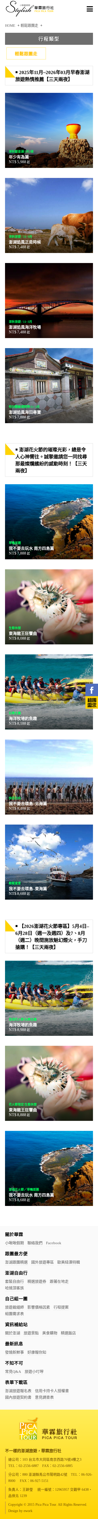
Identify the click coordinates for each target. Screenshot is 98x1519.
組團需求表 (14, 1314)
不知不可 (14, 1363)
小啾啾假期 (14, 1243)
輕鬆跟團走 (26, 53)
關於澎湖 (12, 1333)
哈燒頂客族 (14, 1288)
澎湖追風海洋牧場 (49, 300)
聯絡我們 (34, 1243)
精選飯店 (68, 1333)
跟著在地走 (59, 1281)
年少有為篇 (49, 130)
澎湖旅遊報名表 (18, 1391)
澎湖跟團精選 (16, 1262)
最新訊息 (14, 1343)
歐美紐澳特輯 (68, 1262)
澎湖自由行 (16, 1273)
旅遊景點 (31, 1333)
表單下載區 (16, 1382)
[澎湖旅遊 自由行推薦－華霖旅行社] (30, 16)
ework (28, 1511)
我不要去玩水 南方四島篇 (49, 521)
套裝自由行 (14, 1281)
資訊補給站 (16, 1324)
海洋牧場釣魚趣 (49, 691)
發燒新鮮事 (14, 1352)
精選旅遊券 (36, 1281)
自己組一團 (16, 1298)
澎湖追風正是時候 (49, 215)
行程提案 (61, 1307)
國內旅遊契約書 (18, 1397)
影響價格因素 (38, 1307)
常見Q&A (13, 1371)
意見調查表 (44, 1397)
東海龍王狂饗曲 (49, 606)
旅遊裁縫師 (14, 1307)
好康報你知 (36, 1352)
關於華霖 (14, 1234)
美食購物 (49, 1333)
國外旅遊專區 (42, 1262)
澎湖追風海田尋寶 (49, 385)
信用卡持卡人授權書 (52, 1391)
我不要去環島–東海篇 (49, 862)
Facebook (53, 1243)
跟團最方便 (16, 1253)
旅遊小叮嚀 (34, 1371)
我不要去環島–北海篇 (49, 777)
